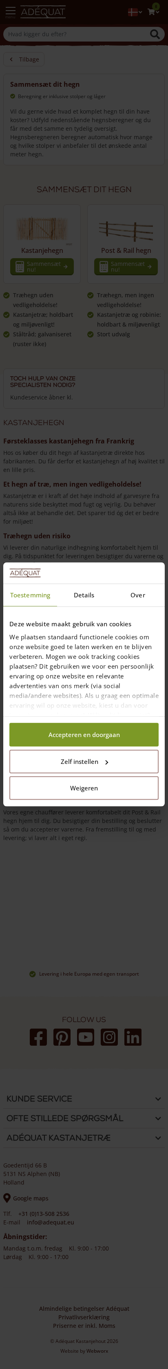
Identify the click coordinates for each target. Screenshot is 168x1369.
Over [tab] (137, 595)
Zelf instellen (79, 761)
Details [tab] (84, 595)
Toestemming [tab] (30, 595)
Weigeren (84, 788)
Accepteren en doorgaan (84, 735)
